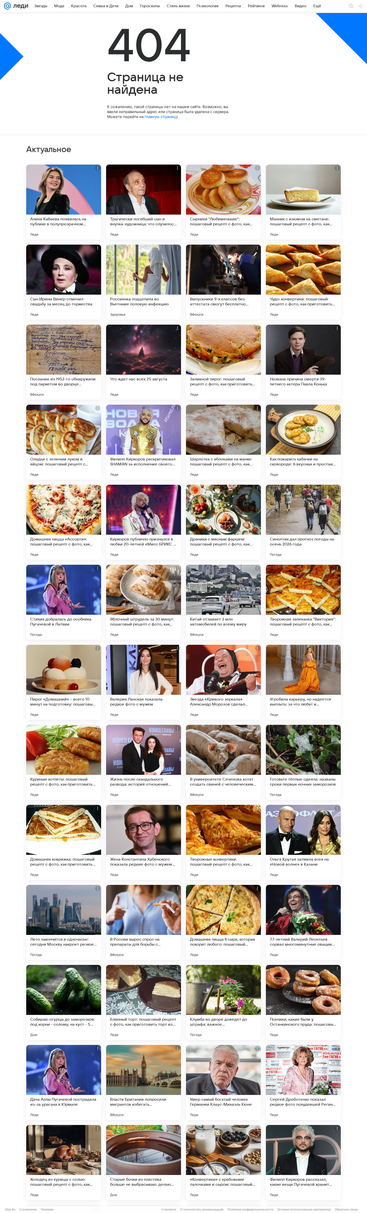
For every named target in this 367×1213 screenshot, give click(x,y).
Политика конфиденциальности (250, 1209)
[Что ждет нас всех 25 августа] (143, 362)
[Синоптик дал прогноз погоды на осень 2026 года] (303, 522)
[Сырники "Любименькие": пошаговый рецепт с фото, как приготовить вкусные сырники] (223, 202)
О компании (28, 1209)
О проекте (168, 1209)
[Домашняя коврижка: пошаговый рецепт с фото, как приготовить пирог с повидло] (63, 842)
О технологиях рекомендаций (201, 1209)
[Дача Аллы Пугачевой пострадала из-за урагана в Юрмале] (63, 1082)
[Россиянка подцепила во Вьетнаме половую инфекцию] (143, 282)
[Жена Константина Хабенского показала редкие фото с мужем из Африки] (143, 842)
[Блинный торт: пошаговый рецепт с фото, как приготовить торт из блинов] (143, 1002)
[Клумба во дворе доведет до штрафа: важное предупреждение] (223, 1002)
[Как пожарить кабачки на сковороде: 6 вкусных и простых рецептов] (303, 442)
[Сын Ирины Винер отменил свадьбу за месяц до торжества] (63, 282)
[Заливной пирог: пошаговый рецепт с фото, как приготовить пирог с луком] (223, 362)
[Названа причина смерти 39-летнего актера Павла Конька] (303, 362)
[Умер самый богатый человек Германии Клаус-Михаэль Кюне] (223, 1082)
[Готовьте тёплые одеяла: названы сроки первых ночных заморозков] (303, 762)
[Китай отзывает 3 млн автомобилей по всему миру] (223, 602)
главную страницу (161, 116)
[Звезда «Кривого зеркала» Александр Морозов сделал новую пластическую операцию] (223, 682)
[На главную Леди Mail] (19, 6)
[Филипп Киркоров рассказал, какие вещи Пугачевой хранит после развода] (303, 1162)
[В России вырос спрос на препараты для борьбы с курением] (143, 922)
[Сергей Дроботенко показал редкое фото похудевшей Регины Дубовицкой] (303, 1082)
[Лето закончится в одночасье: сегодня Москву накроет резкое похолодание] (63, 922)
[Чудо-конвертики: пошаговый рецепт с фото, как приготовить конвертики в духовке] (303, 282)
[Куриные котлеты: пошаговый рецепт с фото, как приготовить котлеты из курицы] (63, 762)
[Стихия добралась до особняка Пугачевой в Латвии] (63, 602)
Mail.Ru (10, 1209)
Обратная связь (346, 1209)
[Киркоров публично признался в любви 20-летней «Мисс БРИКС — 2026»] (143, 522)
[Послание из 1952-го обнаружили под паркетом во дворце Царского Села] (63, 362)
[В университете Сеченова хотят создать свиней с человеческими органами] (223, 762)
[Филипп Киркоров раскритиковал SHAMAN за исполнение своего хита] (143, 442)
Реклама (47, 1209)
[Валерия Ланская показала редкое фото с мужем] (143, 682)
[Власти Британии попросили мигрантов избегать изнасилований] (143, 1082)
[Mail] (7, 6)
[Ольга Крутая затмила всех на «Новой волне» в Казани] (303, 842)
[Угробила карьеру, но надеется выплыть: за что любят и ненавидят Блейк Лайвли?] (303, 682)
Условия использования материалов (304, 1209)
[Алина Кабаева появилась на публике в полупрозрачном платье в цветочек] (63, 202)
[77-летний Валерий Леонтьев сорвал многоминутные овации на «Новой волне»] (303, 922)
